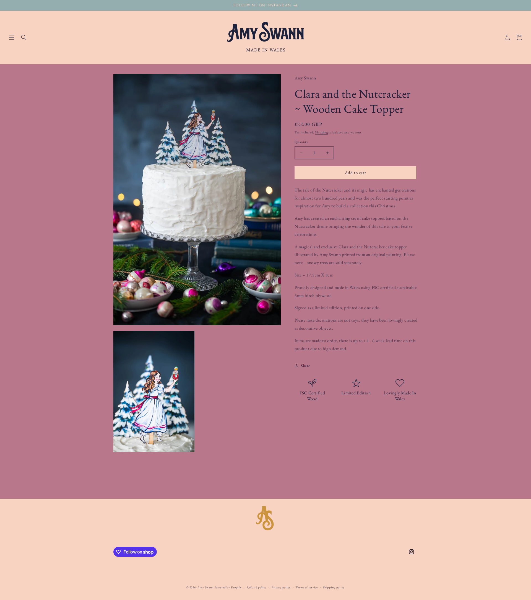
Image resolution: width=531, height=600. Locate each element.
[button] (12, 37)
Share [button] (305, 365)
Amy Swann (205, 587)
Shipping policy (334, 587)
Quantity (301, 141)
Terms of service (306, 587)
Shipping (321, 132)
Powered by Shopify (228, 587)
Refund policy (256, 587)
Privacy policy (281, 587)
